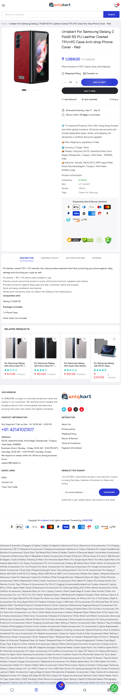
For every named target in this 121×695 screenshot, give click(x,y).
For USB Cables (98, 661)
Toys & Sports (13, 644)
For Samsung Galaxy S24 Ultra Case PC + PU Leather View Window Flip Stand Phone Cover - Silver (14, 364)
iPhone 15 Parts (33, 619)
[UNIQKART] (60, 5)
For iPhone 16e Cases (89, 654)
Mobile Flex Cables (90, 573)
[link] (25, 339)
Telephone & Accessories (53, 661)
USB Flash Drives (62, 668)
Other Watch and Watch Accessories (91, 616)
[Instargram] (75, 409)
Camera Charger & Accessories (24, 661)
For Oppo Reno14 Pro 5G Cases (24, 598)
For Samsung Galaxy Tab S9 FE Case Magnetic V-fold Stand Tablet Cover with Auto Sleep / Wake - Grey (105, 364)
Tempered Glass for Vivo (33, 591)
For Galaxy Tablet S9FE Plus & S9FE (44, 573)
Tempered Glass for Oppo (87, 577)
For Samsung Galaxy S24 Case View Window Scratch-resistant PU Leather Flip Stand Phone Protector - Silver (75, 364)
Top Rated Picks (43, 552)
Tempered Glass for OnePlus (60, 640)
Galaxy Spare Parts (55, 608)
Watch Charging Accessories (40, 622)
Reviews (96, 258)
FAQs (3, 477)
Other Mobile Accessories (51, 612)
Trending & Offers (35, 559)
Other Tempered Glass (43, 636)
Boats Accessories (22, 636)
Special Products (94, 630)
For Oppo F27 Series (84, 651)
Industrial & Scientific (10, 545)
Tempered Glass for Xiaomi (32, 640)
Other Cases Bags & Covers (77, 591)
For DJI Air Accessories (90, 570)
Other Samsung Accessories (30, 654)
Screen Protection (73, 556)
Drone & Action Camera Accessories (42, 626)
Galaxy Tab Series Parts (77, 563)
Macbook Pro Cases (96, 549)
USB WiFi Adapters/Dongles (41, 647)
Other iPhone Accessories (49, 679)
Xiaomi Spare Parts (83, 647)
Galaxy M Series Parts (77, 608)
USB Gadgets (55, 630)
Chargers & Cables (31, 545)
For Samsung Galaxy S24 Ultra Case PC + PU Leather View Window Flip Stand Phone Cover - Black (44, 364)
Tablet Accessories (69, 682)
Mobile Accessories (70, 626)
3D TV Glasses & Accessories (28, 549)
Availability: (67, 180)
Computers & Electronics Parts (15, 556)
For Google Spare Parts (82, 559)
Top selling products (67, 570)
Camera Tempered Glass (77, 612)
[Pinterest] (70, 409)
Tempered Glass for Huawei (69, 636)
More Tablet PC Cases (82, 580)
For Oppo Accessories (36, 651)
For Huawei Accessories (70, 675)
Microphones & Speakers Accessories (70, 672)
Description (26, 258)
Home (4, 23)
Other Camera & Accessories (36, 644)
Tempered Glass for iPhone (73, 598)
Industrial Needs (64, 647)
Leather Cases (70, 654)
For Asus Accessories (22, 633)
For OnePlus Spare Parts (105, 647)
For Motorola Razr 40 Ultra (105, 601)
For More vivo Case (50, 598)
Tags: (64, 192)
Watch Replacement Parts (26, 580)
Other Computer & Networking (66, 605)
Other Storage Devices (62, 577)
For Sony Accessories (107, 619)
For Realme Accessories (46, 633)
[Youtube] (81, 409)
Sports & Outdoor (87, 665)
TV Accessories (89, 626)
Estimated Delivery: (75, 110)
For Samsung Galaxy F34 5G (86, 668)
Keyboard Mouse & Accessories (98, 605)
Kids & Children (111, 630)
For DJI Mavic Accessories (102, 608)
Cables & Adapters (51, 545)
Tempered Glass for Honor (95, 636)
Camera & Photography (12, 626)
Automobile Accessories (107, 552)
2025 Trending (29, 679)
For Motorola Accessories (12, 651)
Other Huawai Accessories (82, 619)
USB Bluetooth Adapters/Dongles (77, 594)
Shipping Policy (50, 258)
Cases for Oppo (7, 654)
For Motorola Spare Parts (57, 559)
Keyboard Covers (8, 675)
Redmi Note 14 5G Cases (102, 612)
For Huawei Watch (103, 580)
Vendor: (65, 188)
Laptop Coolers (54, 591)
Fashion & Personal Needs (81, 552)
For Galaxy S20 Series (106, 651)
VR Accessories (82, 601)
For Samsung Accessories (74, 566)
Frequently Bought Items (44, 570)
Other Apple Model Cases (19, 587)
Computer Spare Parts (37, 630)
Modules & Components (60, 616)
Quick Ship (29, 552)
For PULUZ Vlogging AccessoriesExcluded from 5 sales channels (76, 584)
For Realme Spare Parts (78, 661)
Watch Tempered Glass (48, 594)
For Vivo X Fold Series (98, 598)
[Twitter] (64, 409)
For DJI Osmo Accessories (55, 619)
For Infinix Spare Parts (105, 559)
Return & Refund (75, 258)
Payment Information (72, 448)
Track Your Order (9, 487)
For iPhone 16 (55, 658)
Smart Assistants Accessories (55, 580)
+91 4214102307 (17, 429)
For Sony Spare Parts (24, 601)
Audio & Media (18, 559)
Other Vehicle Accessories (98, 587)
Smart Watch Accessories (103, 563)
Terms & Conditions (71, 443)
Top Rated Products (23, 605)
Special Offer (6, 605)
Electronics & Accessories (92, 545)
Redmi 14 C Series (22, 665)
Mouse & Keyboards (84, 640)
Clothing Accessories (74, 630)
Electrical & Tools (70, 545)
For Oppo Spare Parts (10, 679)
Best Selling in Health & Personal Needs (83, 679)
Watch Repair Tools (108, 675)
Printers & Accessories (33, 584)
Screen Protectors (110, 668)
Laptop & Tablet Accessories (14, 672)
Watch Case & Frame (22, 682)
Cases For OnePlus (40, 577)
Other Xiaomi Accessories (45, 682)
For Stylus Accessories (31, 563)
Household (5, 633)
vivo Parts (32, 612)
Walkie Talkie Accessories (44, 665)
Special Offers (58, 644)
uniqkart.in (45, 520)
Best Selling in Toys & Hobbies (106, 622)
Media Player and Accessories (29, 608)
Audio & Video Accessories (90, 633)
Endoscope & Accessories (45, 587)
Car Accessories (71, 573)
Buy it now (89, 91)
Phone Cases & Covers (94, 556)
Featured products (72, 658)
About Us (66, 424)
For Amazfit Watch (15, 658)
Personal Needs (87, 682)
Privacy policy (68, 429)
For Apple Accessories (37, 658)
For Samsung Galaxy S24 (72, 587)
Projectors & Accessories (12, 622)
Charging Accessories (54, 549)
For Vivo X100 (30, 668)
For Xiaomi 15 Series (92, 658)
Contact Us (7, 482)
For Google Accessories (99, 566)
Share (115, 99)
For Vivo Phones (29, 566)
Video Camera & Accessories (104, 672)
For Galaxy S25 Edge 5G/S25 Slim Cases (38, 675)
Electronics (19, 630)
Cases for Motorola (17, 647)
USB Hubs (69, 601)
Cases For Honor (54, 654)
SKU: (64, 184)
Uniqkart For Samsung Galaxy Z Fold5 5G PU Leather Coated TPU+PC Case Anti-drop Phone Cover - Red (88, 39)
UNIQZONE (87, 520)
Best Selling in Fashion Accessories (72, 622)
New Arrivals (98, 591)
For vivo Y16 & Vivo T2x (24, 594)
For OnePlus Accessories (61, 651)
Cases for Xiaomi (67, 633)
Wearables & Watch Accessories (47, 556)
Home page (102, 665)
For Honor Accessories (49, 566)
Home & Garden (59, 552)
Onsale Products (43, 605)
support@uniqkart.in (11, 463)
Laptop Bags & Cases (39, 672)
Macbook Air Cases (76, 549)
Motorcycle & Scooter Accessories (83, 644)
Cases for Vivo (45, 668)
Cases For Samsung (20, 577)
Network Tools (90, 675)
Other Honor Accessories (35, 616)
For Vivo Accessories (54, 563)
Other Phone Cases (68, 665)
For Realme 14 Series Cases (49, 601)
